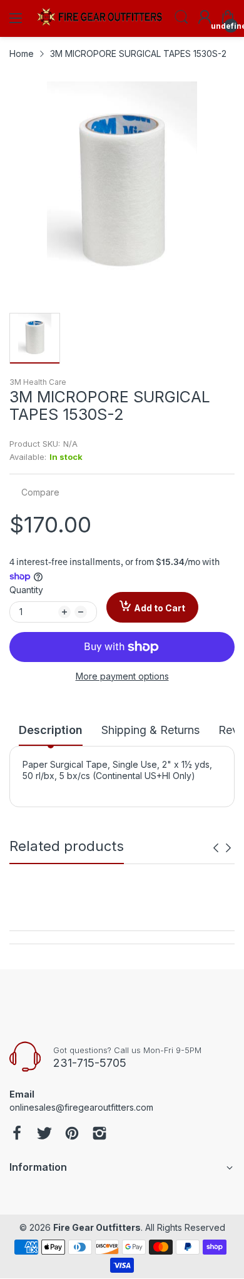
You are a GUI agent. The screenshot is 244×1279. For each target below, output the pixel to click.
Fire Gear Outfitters (97, 1227)
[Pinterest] (71, 1134)
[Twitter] (44, 1134)
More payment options (122, 676)
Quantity (26, 589)
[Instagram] (99, 1134)
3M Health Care (37, 382)
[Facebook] (16, 1134)
